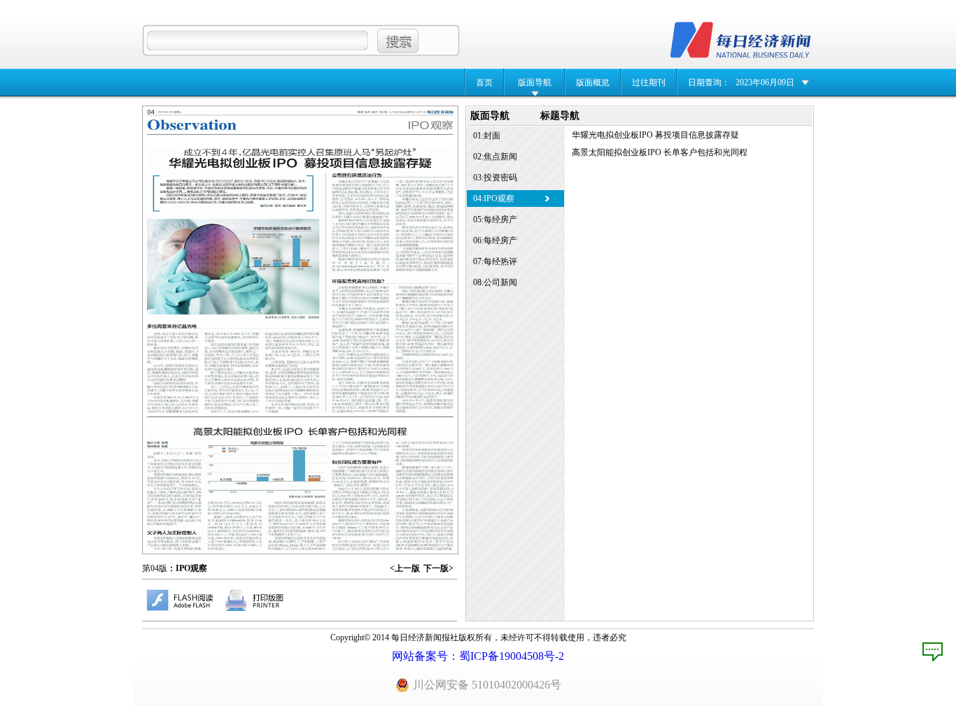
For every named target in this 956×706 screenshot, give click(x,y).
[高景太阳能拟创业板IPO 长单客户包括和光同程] (301, 488)
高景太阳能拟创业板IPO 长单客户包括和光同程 (659, 152)
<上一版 (405, 568)
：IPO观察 (187, 568)
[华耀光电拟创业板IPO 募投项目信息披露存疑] (301, 280)
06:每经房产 (495, 240)
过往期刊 (649, 82)
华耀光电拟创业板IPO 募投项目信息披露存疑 (655, 135)
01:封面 (486, 136)
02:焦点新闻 (495, 156)
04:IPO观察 (493, 198)
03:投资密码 (495, 177)
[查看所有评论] (933, 652)
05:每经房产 (495, 219)
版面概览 (593, 82)
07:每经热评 (495, 261)
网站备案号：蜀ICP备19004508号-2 (478, 656)
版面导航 (534, 82)
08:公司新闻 (495, 282)
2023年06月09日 (765, 82)
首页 (484, 82)
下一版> (438, 568)
